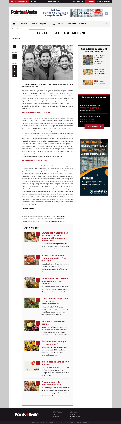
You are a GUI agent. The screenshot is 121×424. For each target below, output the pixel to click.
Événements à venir (75, 416)
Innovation (33, 24)
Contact (60, 422)
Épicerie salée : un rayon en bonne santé (54, 342)
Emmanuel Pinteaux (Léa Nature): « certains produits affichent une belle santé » (54, 236)
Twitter (78, 422)
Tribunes (72, 414)
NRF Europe (87, 119)
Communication (57, 413)
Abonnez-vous (50, 422)
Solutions (61, 24)
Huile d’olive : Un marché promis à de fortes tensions (54, 281)
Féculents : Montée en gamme (53, 322)
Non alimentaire (74, 413)
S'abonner (90, 1)
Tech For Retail (89, 108)
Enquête (43, 24)
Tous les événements (94, 127)
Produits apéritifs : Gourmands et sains (52, 383)
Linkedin (86, 422)
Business (24, 24)
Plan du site (70, 422)
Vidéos (72, 418)
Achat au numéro (103, 1)
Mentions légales (38, 422)
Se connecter (78, 1)
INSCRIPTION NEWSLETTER (19, 1)
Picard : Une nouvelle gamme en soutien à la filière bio (53, 258)
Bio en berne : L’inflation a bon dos (55, 363)
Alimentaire (72, 24)
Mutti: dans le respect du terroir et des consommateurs (54, 301)
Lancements (82, 24)
